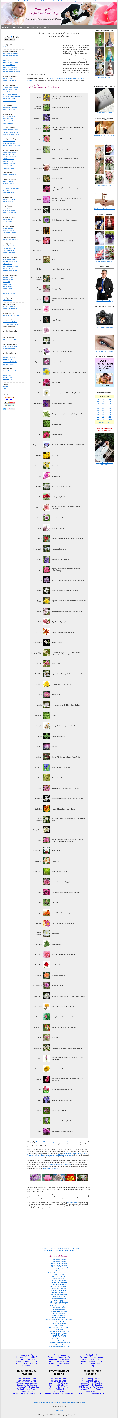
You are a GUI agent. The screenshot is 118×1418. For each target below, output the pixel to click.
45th (110, 408)
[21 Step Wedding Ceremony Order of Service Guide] (104, 134)
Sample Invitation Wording (10, 362)
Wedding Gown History (9, 252)
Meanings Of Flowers (9, 192)
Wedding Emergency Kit (9, 80)
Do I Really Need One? (9, 348)
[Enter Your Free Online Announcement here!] (104, 387)
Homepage (5, 27)
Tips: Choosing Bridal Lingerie (11, 266)
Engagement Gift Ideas (9, 65)
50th (110, 410)
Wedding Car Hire (7, 219)
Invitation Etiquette (8, 228)
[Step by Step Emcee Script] (104, 299)
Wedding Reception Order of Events (104, 209)
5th (98, 408)
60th (110, 414)
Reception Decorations (9, 141)
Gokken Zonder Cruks (59, 1278)
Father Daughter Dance (9, 121)
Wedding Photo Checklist (9, 333)
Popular (39, 27)
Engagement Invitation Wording (11, 71)
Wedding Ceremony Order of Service (104, 135)
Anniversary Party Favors (10, 357)
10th (98, 419)
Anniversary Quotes (8, 364)
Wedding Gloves (7, 288)
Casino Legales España (59, 1284)
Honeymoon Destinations (10, 322)
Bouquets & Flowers (8, 181)
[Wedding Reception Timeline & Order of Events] (104, 207)
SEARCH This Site (8, 380)
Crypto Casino (59, 1329)
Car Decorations (7, 221)
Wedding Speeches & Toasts (11, 315)
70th (110, 417)
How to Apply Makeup (9, 208)
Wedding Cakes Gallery (9, 152)
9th (98, 417)
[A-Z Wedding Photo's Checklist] (104, 326)
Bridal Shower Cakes (8, 159)
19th (103, 417)
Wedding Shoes (7, 291)
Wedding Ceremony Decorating (11, 145)
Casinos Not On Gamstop (59, 1263)
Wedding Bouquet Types (104, 185)
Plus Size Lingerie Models (10, 270)
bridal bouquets (72, 1202)
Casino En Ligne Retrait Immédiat (59, 1343)
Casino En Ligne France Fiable (59, 1327)
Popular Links (65, 1402)
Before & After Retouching (10, 339)
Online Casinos (59, 1275)
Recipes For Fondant (8, 168)
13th (103, 403)
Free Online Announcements (10, 53)
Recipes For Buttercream (10, 165)
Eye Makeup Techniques (9, 210)
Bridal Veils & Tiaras (8, 279)
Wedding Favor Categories (10, 239)
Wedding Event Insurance (10, 308)
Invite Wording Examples (9, 232)
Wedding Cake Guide (8, 154)
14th (103, 406)
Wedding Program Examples (104, 112)
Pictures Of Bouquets (9, 183)
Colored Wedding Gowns (9, 248)
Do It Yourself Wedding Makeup (104, 351)
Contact (5, 388)
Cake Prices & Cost (8, 161)
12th (103, 401)
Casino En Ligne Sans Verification (59, 1337)
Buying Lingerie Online (9, 259)
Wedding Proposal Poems (10, 69)
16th (103, 410)
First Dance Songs (8, 118)
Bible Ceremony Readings (10, 94)
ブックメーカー (59, 1321)
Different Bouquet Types (9, 185)
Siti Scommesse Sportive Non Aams (59, 1347)
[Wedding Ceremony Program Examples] (104, 111)
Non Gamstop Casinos (59, 1259)
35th (110, 403)
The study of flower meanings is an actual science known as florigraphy (58, 1142)
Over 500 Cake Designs (9, 156)
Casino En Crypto (59, 1341)
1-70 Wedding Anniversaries (10, 355)
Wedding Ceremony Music (10, 89)
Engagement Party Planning (10, 62)
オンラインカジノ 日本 (59, 1280)
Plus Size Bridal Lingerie (9, 268)
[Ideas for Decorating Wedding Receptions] (104, 260)
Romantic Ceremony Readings (11, 96)
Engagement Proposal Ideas (10, 55)
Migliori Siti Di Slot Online (59, 1312)
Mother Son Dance (8, 123)
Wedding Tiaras (7, 284)
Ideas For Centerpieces (9, 143)
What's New (6, 46)
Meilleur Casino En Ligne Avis (59, 1306)
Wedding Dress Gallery (9, 245)
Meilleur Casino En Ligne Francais (59, 1273)
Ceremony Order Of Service (10, 87)
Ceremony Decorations (9, 101)
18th (103, 414)
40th (110, 406)
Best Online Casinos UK (59, 1304)
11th (103, 399)
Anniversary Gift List (8, 359)
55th (110, 412)
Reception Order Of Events (10, 132)
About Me (5, 386)
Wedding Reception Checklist (11, 129)
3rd (98, 403)
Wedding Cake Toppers (9, 174)
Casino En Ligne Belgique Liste (59, 1315)
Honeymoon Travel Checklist (11, 324)
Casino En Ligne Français (59, 1333)
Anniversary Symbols (105, 422)
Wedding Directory (18, 27)
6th (98, 410)
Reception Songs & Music (10, 116)
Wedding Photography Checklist (105, 327)
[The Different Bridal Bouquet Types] (104, 184)
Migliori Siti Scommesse (59, 1317)
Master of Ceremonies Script (105, 301)
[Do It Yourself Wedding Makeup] (104, 350)
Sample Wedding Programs (10, 91)
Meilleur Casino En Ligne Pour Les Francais (59, 1319)
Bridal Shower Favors (9, 109)
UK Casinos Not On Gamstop (59, 1267)
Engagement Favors (8, 60)
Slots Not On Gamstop (59, 1276)
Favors (110, 419)
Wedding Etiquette (8, 201)
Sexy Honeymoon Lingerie (10, 261)
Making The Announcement (10, 58)
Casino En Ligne (59, 1345)
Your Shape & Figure (8, 250)
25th (110, 399)
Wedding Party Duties (9, 199)
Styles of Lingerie (7, 264)
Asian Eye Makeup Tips (9, 212)
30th (110, 401)
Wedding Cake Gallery (104, 77)
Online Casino (59, 1271)
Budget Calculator (7, 300)
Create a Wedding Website (10, 346)
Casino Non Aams (59, 1310)
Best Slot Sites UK (59, 1296)
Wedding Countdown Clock (10, 370)
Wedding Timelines (8, 78)
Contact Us (48, 27)
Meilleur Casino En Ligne (59, 1290)
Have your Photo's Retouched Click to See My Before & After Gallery (104, 464)
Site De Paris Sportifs (59, 1323)
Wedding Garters (7, 286)
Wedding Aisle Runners (9, 98)
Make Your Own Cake (9, 163)
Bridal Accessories (8, 277)
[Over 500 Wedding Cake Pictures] (104, 76)
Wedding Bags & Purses (9, 293)
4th (98, 406)
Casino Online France (59, 1339)
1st (98, 399)
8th (98, 414)
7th (98, 412)
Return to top (59, 1410)
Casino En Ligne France (59, 1269)
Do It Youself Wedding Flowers (11, 188)
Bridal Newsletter (7, 375)
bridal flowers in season (50, 1168)
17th (103, 412)
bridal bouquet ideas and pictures (60, 1164)
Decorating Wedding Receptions (105, 261)
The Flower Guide (8, 190)
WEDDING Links (7, 377)
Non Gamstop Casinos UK (59, 1282)
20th (103, 419)
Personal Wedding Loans (9, 306)
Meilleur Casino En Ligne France (59, 1331)
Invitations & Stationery (9, 230)
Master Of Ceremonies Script (11, 134)
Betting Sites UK (59, 1300)
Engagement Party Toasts (10, 67)
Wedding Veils (6, 282)
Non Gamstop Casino (59, 1292)
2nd (98, 401)
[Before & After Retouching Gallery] (104, 461)
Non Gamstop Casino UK (59, 1298)
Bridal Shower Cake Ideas (10, 107)
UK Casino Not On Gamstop (59, 1286)
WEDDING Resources (9, 373)
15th (103, 408)
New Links (30, 27)
